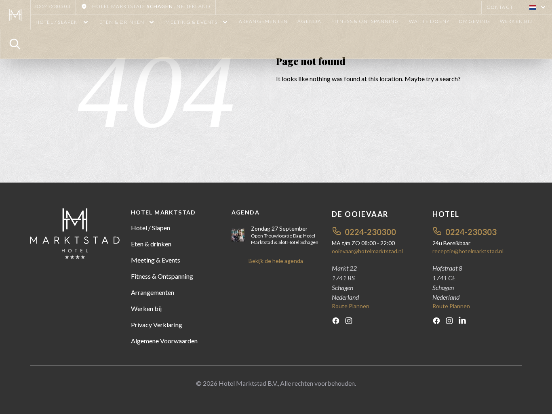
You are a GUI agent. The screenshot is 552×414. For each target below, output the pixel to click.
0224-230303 (53, 6)
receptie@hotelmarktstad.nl (468, 251)
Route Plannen (350, 306)
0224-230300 (370, 232)
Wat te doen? (429, 21)
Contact (500, 7)
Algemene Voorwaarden (164, 341)
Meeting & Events (155, 260)
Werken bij (516, 21)
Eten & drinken (151, 244)
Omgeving (474, 21)
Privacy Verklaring (156, 324)
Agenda (309, 21)
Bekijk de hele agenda (276, 260)
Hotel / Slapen (150, 227)
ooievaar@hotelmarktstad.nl (367, 251)
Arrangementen (263, 21)
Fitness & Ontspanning (365, 21)
